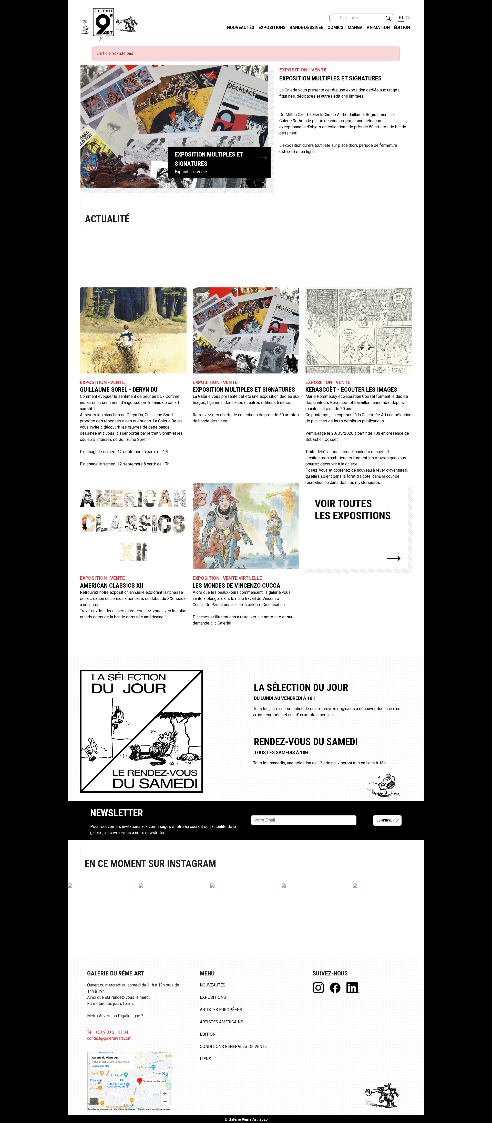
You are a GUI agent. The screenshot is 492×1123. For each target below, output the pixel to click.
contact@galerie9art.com (109, 1038)
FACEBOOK (483, 39)
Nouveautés (240, 27)
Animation (378, 27)
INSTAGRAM (483, 66)
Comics (335, 27)
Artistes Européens (221, 1009)
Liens (205, 1058)
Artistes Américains (221, 1022)
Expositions (272, 27)
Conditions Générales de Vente (233, 1046)
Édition (402, 27)
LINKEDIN (483, 91)
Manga (355, 27)
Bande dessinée (306, 27)
